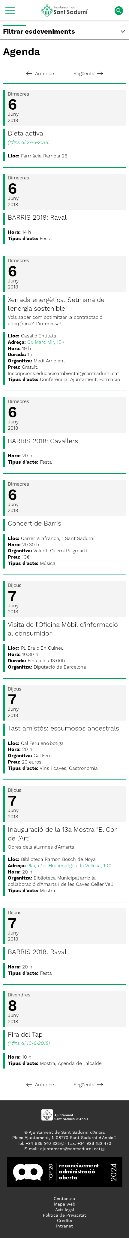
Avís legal (64, 1210)
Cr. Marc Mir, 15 (44, 342)
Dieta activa (25, 133)
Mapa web (64, 1204)
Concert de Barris (34, 523)
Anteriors (45, 74)
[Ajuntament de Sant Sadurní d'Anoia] (64, 15)
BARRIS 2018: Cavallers (43, 441)
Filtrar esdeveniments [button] (39, 32)
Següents (84, 74)
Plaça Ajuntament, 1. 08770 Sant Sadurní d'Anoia (62, 1138)
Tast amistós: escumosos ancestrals (63, 728)
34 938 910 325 (44, 1144)
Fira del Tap (25, 1035)
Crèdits (64, 1221)
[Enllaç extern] (64, 1172)
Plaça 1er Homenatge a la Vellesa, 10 (67, 866)
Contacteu (64, 1199)
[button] (10, 12)
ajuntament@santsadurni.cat (70, 1149)
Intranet (64, 1226)
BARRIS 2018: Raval (37, 218)
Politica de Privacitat (64, 1215)
